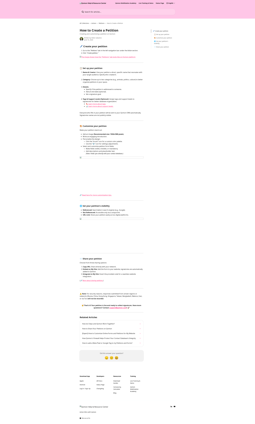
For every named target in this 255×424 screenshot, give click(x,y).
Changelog (100, 388)
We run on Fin (86, 418)
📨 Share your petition (161, 47)
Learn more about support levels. (100, 106)
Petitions (101, 23)
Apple (82, 381)
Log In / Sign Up (85, 388)
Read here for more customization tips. (97, 195)
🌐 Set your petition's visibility (161, 42)
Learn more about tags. (97, 104)
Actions (93, 23)
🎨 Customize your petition (163, 38)
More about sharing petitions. (93, 280)
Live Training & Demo (146, 3)
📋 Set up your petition (161, 34)
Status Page (160, 3)
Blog (114, 393)
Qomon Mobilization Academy (125, 3)
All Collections (84, 23)
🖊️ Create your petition (160, 31)
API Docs (99, 381)
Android (82, 385)
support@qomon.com (118, 308)
